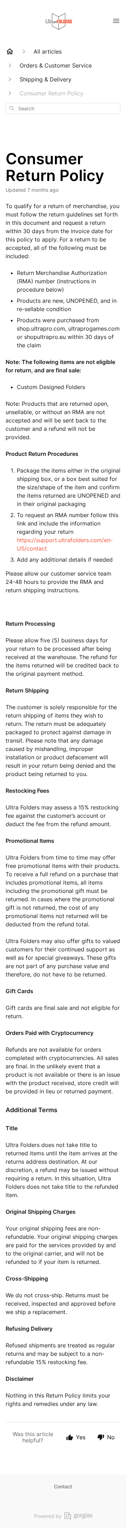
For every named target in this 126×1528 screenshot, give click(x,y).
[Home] (10, 51)
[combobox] (63, 108)
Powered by (48, 1516)
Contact (63, 1486)
